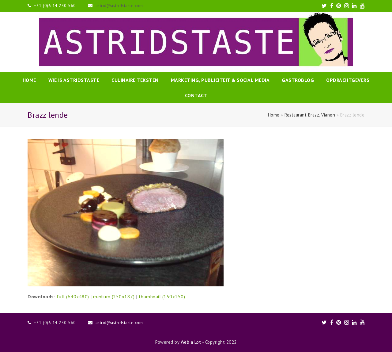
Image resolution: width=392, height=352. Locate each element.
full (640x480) (73, 296)
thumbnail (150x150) (162, 296)
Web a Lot (191, 342)
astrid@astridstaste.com (119, 5)
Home (274, 115)
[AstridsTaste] (196, 42)
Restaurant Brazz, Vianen (310, 115)
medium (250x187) (113, 296)
